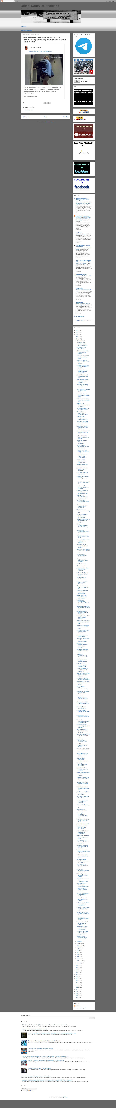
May (78, 954)
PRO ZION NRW (80, 316)
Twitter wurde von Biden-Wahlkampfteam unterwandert (83, 904)
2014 (77, 980)
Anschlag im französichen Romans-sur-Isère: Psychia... (83, 675)
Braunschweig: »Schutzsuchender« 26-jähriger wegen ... (83, 532)
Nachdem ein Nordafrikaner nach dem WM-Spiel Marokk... (82, 645)
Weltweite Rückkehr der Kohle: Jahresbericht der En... (83, 574)
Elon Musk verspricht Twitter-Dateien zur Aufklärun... (82, 442)
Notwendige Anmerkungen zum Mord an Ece (82, 764)
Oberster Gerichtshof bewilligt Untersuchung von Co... (83, 451)
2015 (77, 978)
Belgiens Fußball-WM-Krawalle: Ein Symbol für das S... (82, 731)
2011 (77, 987)
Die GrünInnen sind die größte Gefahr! (82, 635)
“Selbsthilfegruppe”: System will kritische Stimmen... (82, 875)
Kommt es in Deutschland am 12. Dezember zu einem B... (83, 774)
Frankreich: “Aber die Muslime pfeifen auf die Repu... (83, 395)
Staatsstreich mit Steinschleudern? (82, 810)
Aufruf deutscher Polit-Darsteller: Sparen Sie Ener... (83, 716)
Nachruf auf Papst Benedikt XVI (81, 348)
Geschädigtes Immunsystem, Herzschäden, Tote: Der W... (83, 602)
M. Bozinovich (79, 288)
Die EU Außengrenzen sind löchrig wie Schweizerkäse (82, 516)
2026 (77, 330)
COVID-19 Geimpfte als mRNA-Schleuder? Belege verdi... (82, 933)
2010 (77, 989)
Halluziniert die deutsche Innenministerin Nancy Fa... (83, 779)
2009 (77, 991)
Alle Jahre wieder (81, 565)
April (78, 956)
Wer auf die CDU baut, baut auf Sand (82, 473)
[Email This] (44, 103)
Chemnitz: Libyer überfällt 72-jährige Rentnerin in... (83, 909)
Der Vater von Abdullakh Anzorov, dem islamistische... (83, 793)
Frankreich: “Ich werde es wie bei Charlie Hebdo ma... (83, 482)
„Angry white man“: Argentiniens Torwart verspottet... (82, 560)
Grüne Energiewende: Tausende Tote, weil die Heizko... (83, 362)
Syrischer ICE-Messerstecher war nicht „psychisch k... (82, 497)
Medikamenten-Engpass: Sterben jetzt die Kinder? (83, 683)
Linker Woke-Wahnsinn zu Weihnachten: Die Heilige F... (83, 521)
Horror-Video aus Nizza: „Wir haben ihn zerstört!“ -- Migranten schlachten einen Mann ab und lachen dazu (52, 1033)
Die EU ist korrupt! (81, 563)
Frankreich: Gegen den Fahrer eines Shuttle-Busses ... (82, 423)
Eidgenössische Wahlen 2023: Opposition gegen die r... (83, 381)
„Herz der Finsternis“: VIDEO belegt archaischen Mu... (82, 456)
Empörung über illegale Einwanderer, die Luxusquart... (82, 923)
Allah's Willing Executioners (83, 260)
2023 (77, 336)
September (80, 945)
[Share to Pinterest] (50, 103)
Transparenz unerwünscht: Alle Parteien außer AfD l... (83, 656)
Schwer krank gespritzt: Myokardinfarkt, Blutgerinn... (82, 582)
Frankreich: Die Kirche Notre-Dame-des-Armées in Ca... (82, 371)
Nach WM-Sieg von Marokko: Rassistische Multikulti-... (83, 842)
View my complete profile (80, 1008)
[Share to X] (47, 103)
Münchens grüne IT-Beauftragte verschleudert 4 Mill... (83, 885)
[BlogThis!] (45, 103)
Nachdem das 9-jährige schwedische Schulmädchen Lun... (82, 492)
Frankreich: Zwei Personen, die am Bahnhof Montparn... (82, 344)
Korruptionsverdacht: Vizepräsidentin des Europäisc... (82, 769)
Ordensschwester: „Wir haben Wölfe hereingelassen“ (40, 1068)
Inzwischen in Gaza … (81, 234)
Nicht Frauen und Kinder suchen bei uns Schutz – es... (83, 400)
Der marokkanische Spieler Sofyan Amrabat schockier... (83, 726)
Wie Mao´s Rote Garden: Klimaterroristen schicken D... (83, 894)
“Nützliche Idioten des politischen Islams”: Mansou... (82, 745)
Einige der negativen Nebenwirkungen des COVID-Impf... (82, 612)
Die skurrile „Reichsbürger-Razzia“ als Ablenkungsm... (83, 721)
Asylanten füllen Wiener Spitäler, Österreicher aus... (82, 651)
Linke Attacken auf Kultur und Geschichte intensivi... (83, 352)
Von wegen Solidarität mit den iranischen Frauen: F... (83, 750)
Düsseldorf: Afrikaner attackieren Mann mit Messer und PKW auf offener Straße (83, 219)
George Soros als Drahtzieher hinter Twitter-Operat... (82, 461)
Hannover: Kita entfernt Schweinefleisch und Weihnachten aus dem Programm (46, 1060)
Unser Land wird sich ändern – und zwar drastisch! (82, 890)
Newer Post (26, 117)
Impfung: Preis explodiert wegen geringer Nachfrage (83, 617)
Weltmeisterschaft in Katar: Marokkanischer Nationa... (83, 437)
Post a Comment (28, 110)
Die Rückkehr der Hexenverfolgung (81, 707)
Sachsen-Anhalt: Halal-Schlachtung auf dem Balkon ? (34, 1029)
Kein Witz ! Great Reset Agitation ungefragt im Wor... (83, 914)
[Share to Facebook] (48, 103)
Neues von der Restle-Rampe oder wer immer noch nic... (83, 851)
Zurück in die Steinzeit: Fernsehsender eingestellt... (82, 801)
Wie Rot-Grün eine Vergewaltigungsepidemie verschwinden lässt (36, 1076)
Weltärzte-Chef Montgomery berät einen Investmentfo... (82, 418)
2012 (77, 985)
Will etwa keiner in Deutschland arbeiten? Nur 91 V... (83, 918)
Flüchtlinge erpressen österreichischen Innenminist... (82, 506)
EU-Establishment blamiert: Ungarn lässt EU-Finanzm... (83, 861)
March (78, 958)
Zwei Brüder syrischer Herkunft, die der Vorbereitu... (82, 469)
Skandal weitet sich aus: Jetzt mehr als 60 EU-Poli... (83, 587)
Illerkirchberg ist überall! (83, 824)
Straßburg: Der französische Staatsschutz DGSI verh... (82, 815)
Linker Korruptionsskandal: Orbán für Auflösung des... (82, 526)
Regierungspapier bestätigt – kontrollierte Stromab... (83, 712)
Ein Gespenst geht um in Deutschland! (83, 797)
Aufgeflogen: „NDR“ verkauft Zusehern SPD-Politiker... (82, 597)
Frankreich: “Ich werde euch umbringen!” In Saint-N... (82, 847)
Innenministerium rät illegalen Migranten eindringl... (82, 899)
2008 (77, 993)
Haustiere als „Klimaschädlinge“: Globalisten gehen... (82, 740)
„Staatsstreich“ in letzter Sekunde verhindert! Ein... (83, 783)
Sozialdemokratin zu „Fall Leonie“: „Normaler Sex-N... (83, 820)
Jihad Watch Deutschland (40, 6)
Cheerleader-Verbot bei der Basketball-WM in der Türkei (40, 1048)
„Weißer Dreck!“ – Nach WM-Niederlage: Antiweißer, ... (83, 569)
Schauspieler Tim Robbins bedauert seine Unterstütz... (83, 541)
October (79, 943)
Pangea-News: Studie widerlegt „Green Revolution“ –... (82, 827)
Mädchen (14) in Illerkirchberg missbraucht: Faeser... (83, 759)
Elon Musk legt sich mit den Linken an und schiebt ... (82, 755)
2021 (77, 965)
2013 (77, 982)
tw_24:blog (79, 232)
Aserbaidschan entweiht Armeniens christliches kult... (83, 627)
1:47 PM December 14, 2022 (30, 96)
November (80, 941)
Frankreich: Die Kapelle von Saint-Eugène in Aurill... (82, 376)
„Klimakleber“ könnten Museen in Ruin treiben (83, 678)
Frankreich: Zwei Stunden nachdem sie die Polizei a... (83, 551)
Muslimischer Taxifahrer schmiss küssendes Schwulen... (83, 427)
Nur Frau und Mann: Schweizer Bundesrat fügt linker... (82, 487)
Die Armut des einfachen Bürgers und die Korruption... (83, 632)
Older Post (66, 117)
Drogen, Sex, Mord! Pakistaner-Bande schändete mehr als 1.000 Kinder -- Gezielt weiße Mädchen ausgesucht (47, 1080)
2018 (77, 972)
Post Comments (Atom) (49, 122)
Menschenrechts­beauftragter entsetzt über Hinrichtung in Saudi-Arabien (44, 1040)
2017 (77, 974)
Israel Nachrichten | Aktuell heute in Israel (83, 246)
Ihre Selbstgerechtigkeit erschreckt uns (82, 465)
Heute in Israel (79, 302)
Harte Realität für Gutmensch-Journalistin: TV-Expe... (83, 688)
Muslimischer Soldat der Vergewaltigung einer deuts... (83, 837)
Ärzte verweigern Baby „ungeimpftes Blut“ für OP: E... (83, 856)
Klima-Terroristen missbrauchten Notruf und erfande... (83, 501)
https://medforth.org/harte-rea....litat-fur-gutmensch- (40, 51)
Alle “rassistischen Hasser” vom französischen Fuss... (83, 413)
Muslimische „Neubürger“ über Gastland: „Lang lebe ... (83, 622)
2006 (77, 997)
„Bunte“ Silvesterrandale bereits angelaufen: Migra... (83, 357)
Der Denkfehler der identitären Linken (82, 578)
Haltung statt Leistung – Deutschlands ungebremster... (83, 832)
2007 (77, 995)
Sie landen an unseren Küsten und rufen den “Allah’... (83, 536)
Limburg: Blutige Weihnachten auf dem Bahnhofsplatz (83, 447)
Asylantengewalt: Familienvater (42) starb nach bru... (82, 555)
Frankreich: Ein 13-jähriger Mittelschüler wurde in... (82, 546)
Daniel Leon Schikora (81, 274)
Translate (32, 1090)
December (80, 340)
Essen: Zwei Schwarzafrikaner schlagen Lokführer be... (82, 698)
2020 (77, 967)
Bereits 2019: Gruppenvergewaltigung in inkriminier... (83, 870)
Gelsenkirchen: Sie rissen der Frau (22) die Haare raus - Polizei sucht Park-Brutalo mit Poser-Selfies (45, 1025)
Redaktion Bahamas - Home (83, 320)
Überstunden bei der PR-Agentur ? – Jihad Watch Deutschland (82, 199)
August (79, 948)
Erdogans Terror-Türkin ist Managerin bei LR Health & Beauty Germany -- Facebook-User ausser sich (45, 1056)
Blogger (66, 1097)
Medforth (78, 1005)
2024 (77, 334)
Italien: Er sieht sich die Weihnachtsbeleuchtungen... (83, 788)
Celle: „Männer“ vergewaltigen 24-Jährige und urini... (82, 665)
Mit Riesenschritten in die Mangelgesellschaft (83, 409)
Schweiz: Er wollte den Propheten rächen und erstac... (83, 703)
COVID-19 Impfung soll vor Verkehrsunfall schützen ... (82, 670)
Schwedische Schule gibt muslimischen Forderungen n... (83, 692)
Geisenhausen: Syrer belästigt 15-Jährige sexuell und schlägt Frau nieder (83, 203)
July (78, 950)
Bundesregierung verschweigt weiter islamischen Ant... (82, 937)
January (79, 963)
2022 (77, 339)
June (78, 952)
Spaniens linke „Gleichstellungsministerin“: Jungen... (83, 405)
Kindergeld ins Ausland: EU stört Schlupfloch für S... (83, 806)
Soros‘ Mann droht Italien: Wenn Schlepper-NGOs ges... (83, 608)
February (79, 960)
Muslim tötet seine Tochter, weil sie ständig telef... (83, 511)
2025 (77, 332)
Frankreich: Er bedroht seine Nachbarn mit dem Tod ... (82, 386)
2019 (77, 970)
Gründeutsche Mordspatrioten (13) (83, 275)
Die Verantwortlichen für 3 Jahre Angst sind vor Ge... (83, 432)
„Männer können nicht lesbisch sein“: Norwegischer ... (82, 592)
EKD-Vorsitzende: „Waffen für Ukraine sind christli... (83, 391)
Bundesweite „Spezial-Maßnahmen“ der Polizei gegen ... (82, 928)
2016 (77, 976)
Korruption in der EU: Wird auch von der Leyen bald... (83, 736)
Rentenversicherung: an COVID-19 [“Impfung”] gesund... (83, 367)
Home (46, 117)
